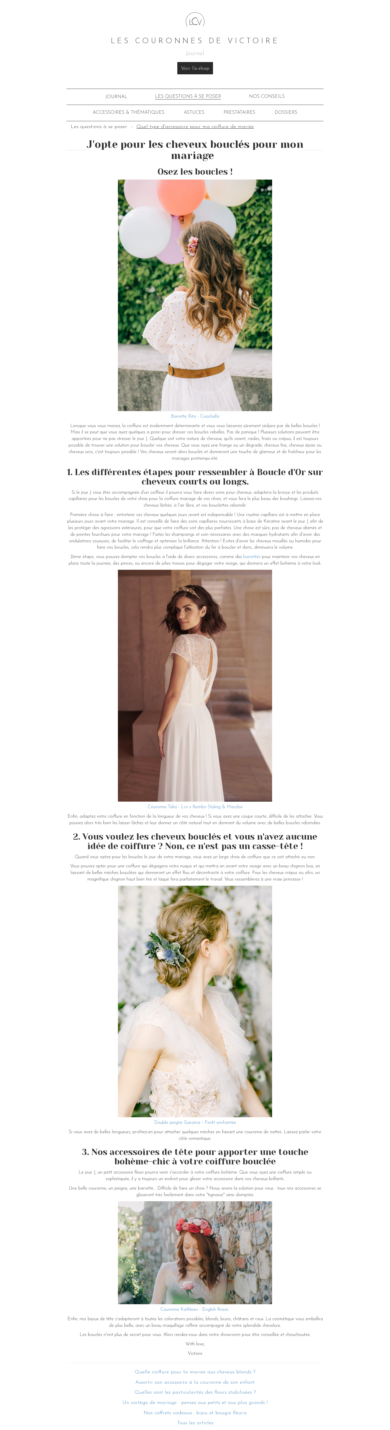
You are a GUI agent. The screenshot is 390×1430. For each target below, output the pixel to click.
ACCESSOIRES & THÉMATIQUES (128, 112)
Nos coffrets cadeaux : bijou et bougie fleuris (195, 1413)
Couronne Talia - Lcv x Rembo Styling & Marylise (195, 807)
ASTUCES (194, 112)
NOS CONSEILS (267, 96)
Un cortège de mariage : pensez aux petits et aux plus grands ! (195, 1402)
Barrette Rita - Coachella (195, 416)
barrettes (251, 557)
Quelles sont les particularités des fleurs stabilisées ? (195, 1392)
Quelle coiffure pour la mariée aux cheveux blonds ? (195, 1372)
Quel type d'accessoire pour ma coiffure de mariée (195, 127)
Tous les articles (195, 1423)
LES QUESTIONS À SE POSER (188, 96)
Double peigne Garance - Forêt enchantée (195, 1122)
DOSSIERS (286, 112)
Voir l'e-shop (195, 68)
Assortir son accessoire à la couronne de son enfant (195, 1382)
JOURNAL (116, 97)
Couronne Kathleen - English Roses (195, 1309)
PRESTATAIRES (239, 112)
